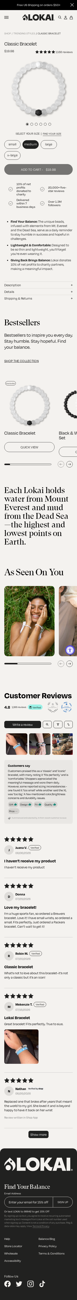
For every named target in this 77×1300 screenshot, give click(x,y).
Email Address (12, 1193)
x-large (12, 155)
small (12, 144)
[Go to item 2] (39, 744)
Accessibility (12, 1261)
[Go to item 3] (63, 744)
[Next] (69, 464)
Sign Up (63, 1202)
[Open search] (47, 724)
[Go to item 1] (16, 744)
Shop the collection (21, 361)
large (48, 144)
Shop (7, 33)
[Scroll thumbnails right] (67, 744)
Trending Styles (24, 33)
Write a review (23, 724)
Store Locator (13, 1246)
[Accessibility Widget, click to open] (70, 650)
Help (7, 1239)
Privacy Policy (47, 1246)
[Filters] (57, 724)
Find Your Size (52, 133)
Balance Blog (46, 1239)
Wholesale (11, 1253)
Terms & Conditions (51, 1253)
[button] (21, 1046)
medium (30, 144)
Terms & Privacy (41, 1226)
